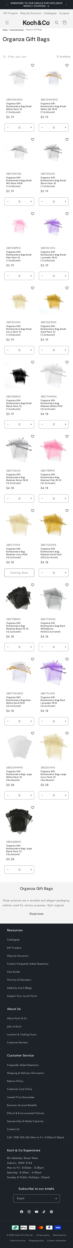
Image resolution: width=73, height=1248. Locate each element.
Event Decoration (17, 29)
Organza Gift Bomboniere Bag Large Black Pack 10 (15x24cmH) (19, 850)
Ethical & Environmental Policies (25, 1113)
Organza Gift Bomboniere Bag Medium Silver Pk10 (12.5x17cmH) (17, 479)
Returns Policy (15, 1081)
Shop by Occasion (17, 955)
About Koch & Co (17, 1018)
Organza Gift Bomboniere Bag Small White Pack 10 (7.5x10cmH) (19, 108)
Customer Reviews (17, 1042)
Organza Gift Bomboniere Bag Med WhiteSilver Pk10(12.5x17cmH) (53, 627)
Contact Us (13, 1129)
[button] (7, 22)
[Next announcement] (66, 5)
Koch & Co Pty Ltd (23, 1235)
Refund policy (59, 1235)
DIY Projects (11, 13)
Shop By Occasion (30, 13)
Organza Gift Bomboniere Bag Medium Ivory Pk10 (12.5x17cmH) (17, 553)
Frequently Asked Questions (23, 1065)
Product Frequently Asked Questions (27, 963)
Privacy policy (43, 1235)
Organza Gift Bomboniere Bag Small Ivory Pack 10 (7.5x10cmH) (19, 330)
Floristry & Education (19, 979)
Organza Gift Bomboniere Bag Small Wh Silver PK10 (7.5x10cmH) (19, 182)
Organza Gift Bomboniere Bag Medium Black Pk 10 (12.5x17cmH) (17, 627)
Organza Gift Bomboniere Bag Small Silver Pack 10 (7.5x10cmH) (53, 182)
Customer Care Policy (19, 1089)
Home (5, 29)
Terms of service (18, 1240)
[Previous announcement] (6, 5)
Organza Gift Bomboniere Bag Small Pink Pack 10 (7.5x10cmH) (19, 256)
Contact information (56, 1240)
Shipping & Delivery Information (25, 1073)
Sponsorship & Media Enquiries (25, 1121)
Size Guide (13, 971)
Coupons (64, 13)
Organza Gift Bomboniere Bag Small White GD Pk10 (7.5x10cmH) (53, 108)
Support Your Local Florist (22, 996)
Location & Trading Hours (21, 1034)
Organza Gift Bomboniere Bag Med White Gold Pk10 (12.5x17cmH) (18, 702)
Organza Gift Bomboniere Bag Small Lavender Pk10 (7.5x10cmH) (53, 256)
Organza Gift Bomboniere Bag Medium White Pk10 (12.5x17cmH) (52, 405)
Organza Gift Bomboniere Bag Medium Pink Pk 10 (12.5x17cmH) (51, 479)
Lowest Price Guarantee (20, 1097)
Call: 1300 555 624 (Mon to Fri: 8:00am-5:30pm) (35, 1137)
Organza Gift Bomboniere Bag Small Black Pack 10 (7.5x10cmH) (19, 405)
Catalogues (50, 13)
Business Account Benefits (22, 1105)
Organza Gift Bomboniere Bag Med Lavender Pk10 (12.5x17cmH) (53, 702)
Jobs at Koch (14, 1026)
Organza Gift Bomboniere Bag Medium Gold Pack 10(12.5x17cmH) (51, 553)
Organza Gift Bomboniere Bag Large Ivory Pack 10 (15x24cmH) (53, 776)
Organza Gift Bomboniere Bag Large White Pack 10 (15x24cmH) (19, 776)
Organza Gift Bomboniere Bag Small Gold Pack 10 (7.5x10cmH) (53, 330)
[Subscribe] (56, 1198)
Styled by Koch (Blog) (19, 988)
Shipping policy (36, 1240)
